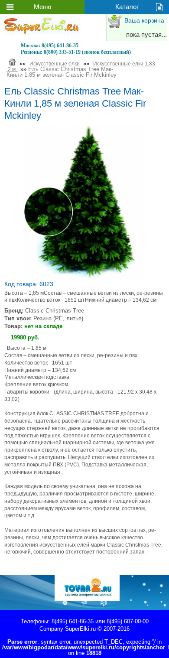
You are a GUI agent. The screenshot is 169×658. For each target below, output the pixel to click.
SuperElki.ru (80, 628)
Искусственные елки (55, 64)
